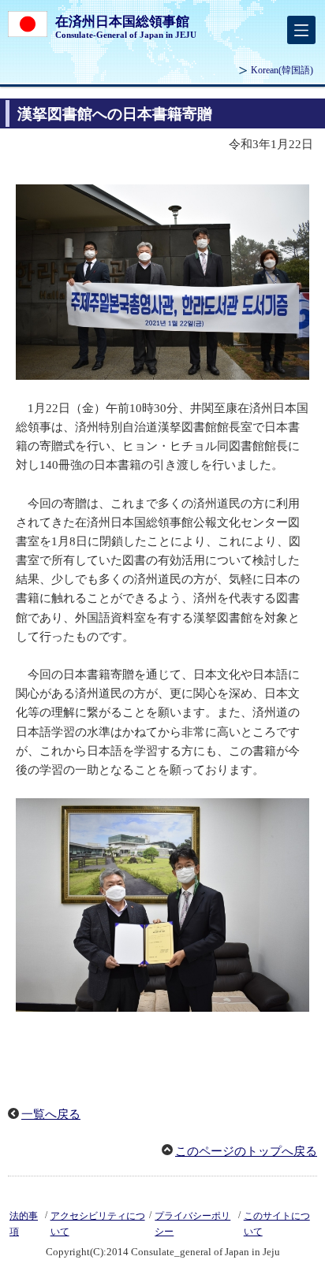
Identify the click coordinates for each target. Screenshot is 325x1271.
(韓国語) (282, 70)
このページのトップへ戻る (246, 1151)
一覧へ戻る (50, 1114)
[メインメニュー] (301, 30)
